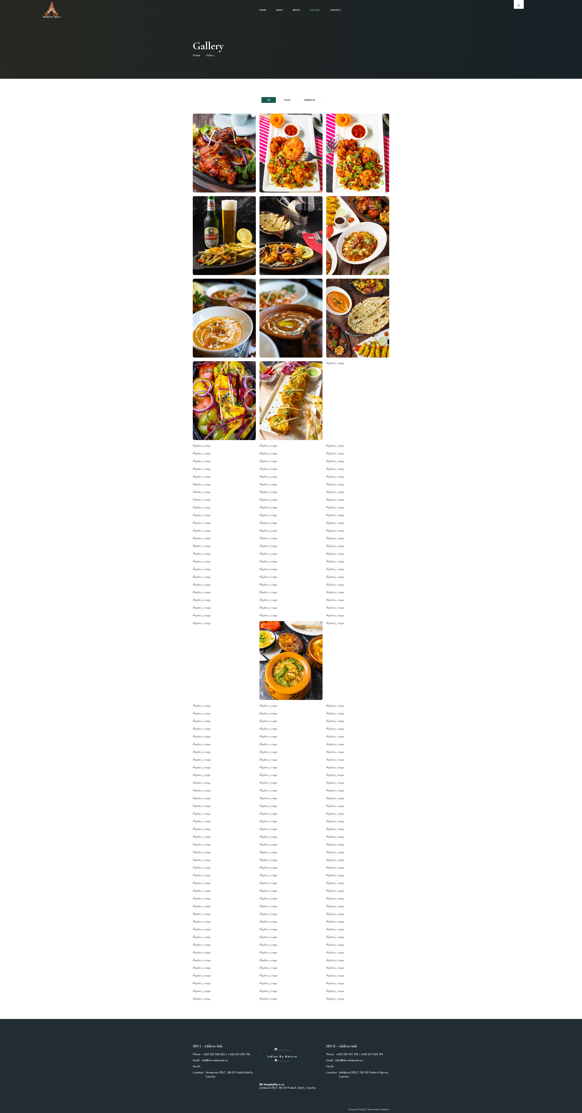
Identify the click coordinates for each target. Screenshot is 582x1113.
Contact (335, 10)
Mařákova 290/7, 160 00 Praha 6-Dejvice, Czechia (364, 1075)
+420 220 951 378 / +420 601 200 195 (359, 1054)
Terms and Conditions (378, 1109)
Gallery (315, 10)
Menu (279, 10)
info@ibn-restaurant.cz (215, 1060)
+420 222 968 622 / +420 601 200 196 (226, 1054)
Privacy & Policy (356, 1109)
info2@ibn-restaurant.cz (349, 1060)
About (296, 10)
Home (262, 10)
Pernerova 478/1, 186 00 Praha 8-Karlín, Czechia (229, 1075)
